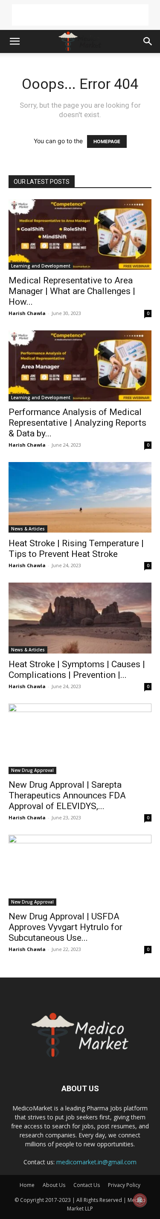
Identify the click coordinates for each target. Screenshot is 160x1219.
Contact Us (86, 1185)
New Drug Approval (32, 770)
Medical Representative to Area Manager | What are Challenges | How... (72, 291)
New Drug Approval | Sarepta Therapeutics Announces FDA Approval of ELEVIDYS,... (67, 795)
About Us (54, 1185)
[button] (14, 41)
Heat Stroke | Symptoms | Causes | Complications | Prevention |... (77, 669)
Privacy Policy (124, 1185)
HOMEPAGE (106, 141)
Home (27, 1185)
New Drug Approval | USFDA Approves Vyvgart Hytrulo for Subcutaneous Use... (65, 927)
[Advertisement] (80, 15)
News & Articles (28, 529)
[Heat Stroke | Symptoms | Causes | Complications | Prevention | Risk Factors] (80, 618)
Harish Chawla (27, 313)
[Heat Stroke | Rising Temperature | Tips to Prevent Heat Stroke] (80, 497)
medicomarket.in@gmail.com (96, 1162)
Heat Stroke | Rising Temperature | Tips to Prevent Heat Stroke (76, 548)
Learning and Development (40, 266)
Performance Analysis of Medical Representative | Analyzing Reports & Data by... (77, 423)
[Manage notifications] (140, 1200)
